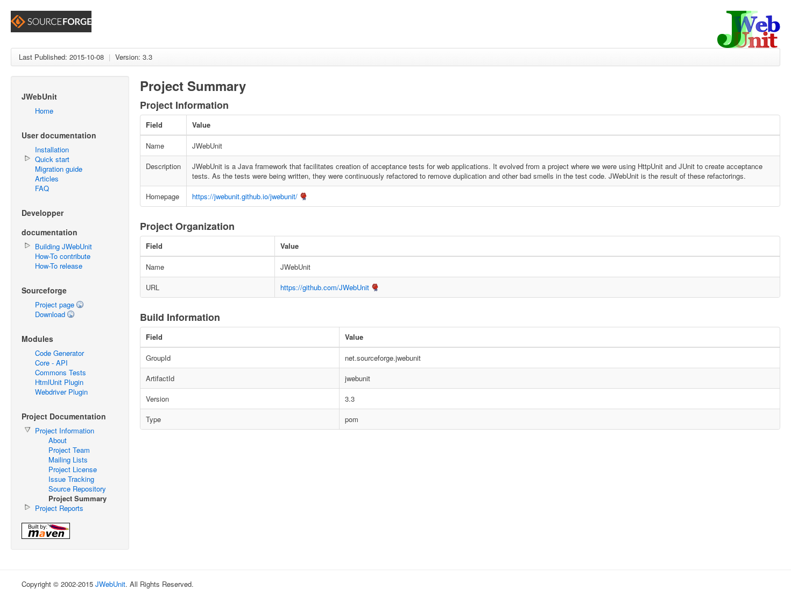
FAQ (42, 188)
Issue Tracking (71, 479)
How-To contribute (62, 256)
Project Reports (59, 508)
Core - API (51, 362)
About (57, 440)
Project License (72, 469)
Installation (52, 149)
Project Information (64, 430)
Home (44, 111)
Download (50, 314)
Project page (54, 304)
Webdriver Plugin (61, 392)
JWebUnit (110, 584)
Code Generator (59, 353)
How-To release (58, 266)
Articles (47, 178)
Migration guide (58, 169)
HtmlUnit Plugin (59, 382)
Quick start (52, 159)
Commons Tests (60, 372)
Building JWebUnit (63, 246)
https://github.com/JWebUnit (324, 287)
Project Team (69, 450)
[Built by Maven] (46, 536)
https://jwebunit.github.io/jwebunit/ (245, 196)
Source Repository (77, 488)
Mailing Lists (68, 459)
